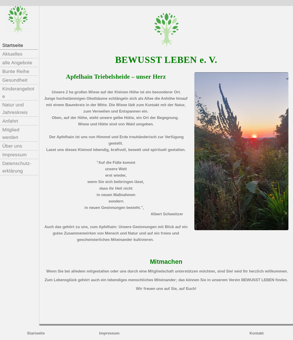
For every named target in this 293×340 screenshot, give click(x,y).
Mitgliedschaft (161, 271)
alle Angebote (17, 62)
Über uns (12, 145)
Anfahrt (10, 121)
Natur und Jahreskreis (15, 108)
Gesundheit (14, 80)
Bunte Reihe (15, 71)
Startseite (12, 45)
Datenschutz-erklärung (16, 167)
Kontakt (257, 333)
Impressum (14, 154)
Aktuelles (12, 54)
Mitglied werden (10, 133)
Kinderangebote (18, 92)
